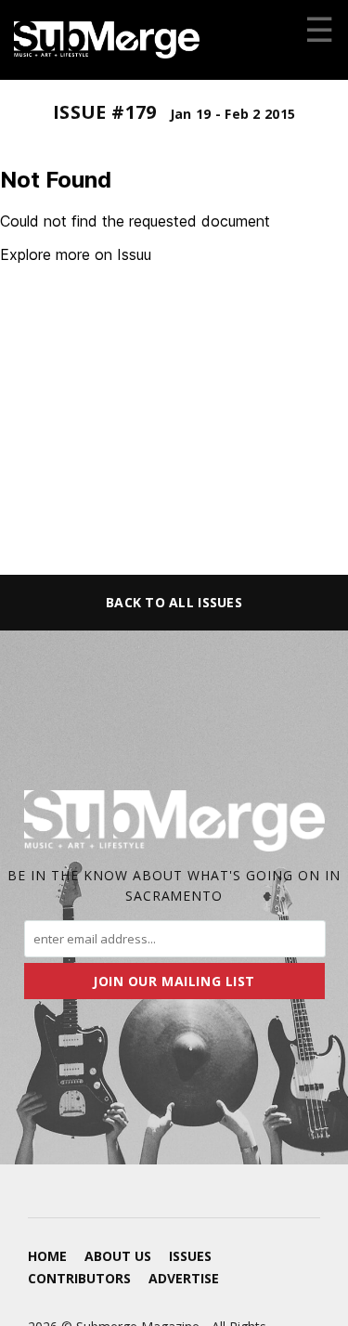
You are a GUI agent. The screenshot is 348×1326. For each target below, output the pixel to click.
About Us (117, 1256)
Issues (190, 1256)
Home (47, 1256)
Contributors (79, 1278)
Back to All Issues (174, 602)
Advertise (183, 1278)
